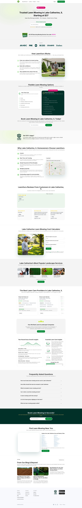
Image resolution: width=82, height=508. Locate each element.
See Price (48, 248)
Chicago (43, 435)
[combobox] (55, 238)
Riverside (55, 435)
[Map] (29, 442)
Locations (34, 10)
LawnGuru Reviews (20, 499)
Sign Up (34, 492)
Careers (26, 495)
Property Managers (20, 497)
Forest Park (43, 441)
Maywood (55, 437)
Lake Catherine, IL (41, 10)
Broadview (55, 444)
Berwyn (43, 438)
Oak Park (43, 437)
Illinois (37, 10)
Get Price (48, 24)
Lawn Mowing (47, 10)
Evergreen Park (56, 443)
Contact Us (27, 492)
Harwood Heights (56, 438)
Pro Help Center (36, 495)
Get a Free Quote (45, 450)
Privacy (64, 504)
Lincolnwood (43, 444)
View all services (41, 281)
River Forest (43, 442)
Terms (61, 504)
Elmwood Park (44, 443)
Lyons (55, 436)
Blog (18, 495)
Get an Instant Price (61, 1)
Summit (55, 441)
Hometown (55, 442)
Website (20, 313)
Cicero (43, 436)
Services (18, 492)
